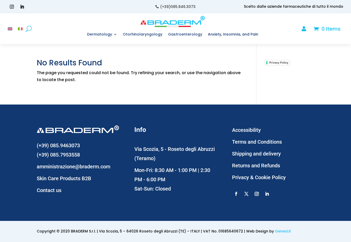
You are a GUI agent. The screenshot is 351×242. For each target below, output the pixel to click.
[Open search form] (28, 28)
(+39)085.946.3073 (178, 6)
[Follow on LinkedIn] (22, 7)
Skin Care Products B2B (64, 178)
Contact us (49, 190)
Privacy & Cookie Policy (259, 177)
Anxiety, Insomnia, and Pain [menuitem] (233, 34)
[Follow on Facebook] (236, 194)
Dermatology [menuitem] (99, 34)
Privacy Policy (278, 62)
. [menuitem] (310, 29)
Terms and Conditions (257, 142)
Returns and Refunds (256, 165)
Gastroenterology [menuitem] (185, 34)
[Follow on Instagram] (12, 7)
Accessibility (246, 130)
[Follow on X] (246, 194)
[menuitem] (10, 29)
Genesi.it (283, 231)
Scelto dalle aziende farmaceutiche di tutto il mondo (293, 6)
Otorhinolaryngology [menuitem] (142, 34)
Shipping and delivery (256, 154)
